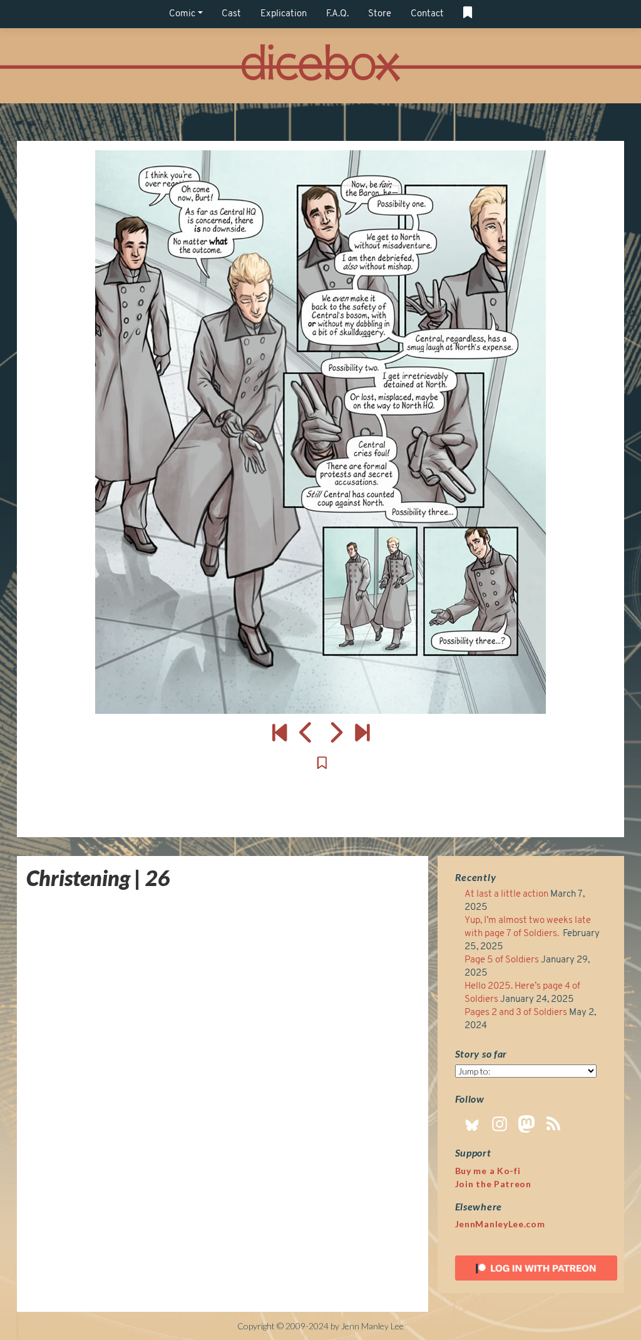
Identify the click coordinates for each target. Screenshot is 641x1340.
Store (379, 14)
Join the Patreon (493, 1183)
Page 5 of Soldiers (501, 960)
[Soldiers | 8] (362, 732)
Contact (427, 14)
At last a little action (506, 894)
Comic (182, 14)
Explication (283, 14)
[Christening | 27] (320, 432)
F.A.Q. (337, 14)
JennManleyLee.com (500, 1224)
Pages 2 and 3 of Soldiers (515, 1013)
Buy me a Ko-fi (488, 1170)
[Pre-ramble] (279, 732)
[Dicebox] (320, 66)
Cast (231, 14)
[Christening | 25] (306, 732)
